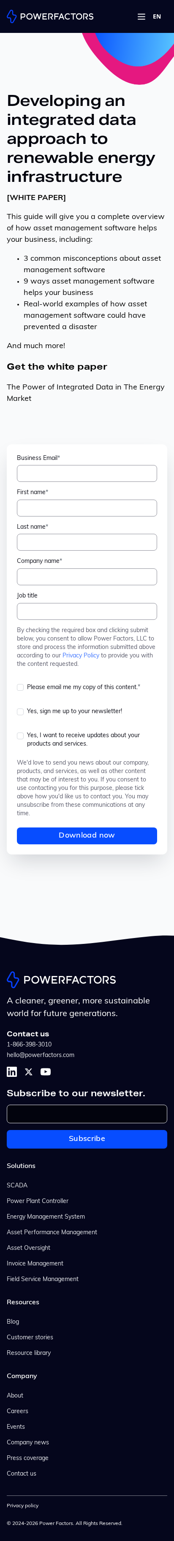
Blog (13, 1322)
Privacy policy (22, 1506)
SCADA (17, 1186)
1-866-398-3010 (29, 1045)
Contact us (21, 1474)
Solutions (21, 1166)
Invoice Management (35, 1264)
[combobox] (157, 16)
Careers (17, 1412)
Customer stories (30, 1338)
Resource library (29, 1353)
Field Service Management (43, 1279)
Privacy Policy (81, 656)
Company (22, 1376)
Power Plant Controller (37, 1201)
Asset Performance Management (52, 1233)
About (15, 1396)
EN (157, 16)
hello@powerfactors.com (40, 1055)
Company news (28, 1443)
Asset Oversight (28, 1248)
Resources (23, 1302)
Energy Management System (46, 1217)
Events (16, 1427)
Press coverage (28, 1458)
